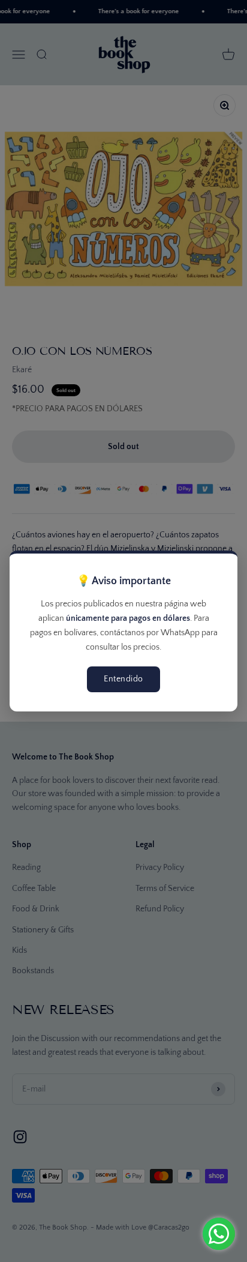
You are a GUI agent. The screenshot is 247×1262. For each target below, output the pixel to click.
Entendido (123, 679)
